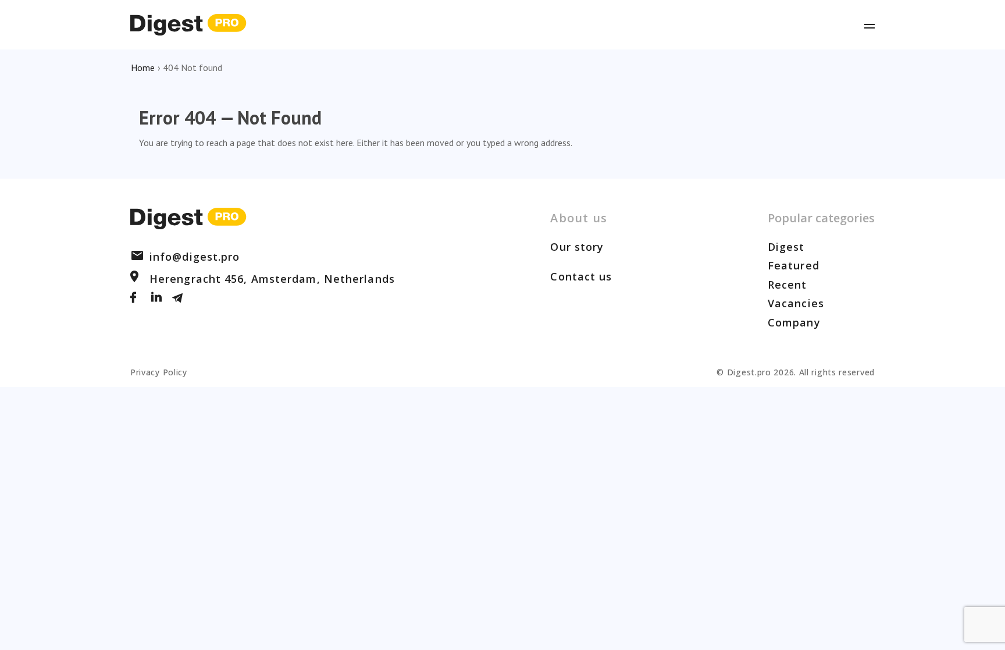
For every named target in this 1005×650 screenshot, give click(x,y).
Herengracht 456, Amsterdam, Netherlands (272, 279)
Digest (786, 247)
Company (794, 322)
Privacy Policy (158, 372)
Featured (793, 265)
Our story (577, 247)
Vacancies (796, 303)
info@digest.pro (194, 257)
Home (143, 67)
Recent (787, 285)
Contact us (581, 276)
